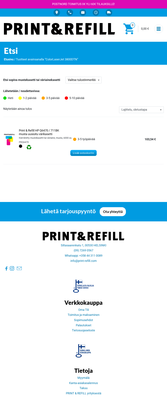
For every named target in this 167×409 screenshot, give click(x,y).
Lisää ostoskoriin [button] (83, 152)
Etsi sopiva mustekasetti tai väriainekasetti (31, 80)
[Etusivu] (59, 28)
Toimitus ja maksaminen (83, 314)
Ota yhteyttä (113, 211)
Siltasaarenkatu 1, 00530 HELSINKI (83, 245)
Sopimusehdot (83, 320)
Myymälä (83, 377)
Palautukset (83, 325)
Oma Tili (83, 309)
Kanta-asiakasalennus (83, 383)
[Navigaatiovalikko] (158, 28)
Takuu (84, 388)
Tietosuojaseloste (83, 330)
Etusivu (9, 59)
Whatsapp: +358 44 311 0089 (83, 255)
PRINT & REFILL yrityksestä (83, 393)
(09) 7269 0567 (83, 250)
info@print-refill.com (83, 260)
